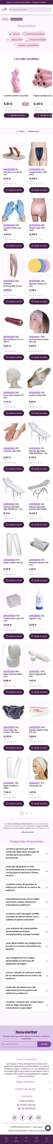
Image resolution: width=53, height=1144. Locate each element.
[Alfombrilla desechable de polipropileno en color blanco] (14, 154)
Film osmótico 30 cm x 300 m (13, 340)
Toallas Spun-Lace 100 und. (13, 619)
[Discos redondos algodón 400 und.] (39, 656)
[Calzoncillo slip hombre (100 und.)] (14, 711)
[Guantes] (10, 33)
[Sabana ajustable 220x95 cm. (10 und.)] (14, 488)
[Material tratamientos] (24, 33)
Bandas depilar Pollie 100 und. (38, 731)
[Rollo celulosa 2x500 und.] (14, 656)
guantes (28, 828)
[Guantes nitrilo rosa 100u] (16, 78)
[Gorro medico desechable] (14, 377)
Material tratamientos (36, 34)
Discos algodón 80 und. (37, 675)
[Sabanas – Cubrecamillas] (16, 45)
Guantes (16, 34)
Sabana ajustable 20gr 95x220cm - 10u (12, 508)
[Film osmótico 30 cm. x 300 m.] (14, 321)
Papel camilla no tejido (10, 787)
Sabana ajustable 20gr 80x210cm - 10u (38, 452)
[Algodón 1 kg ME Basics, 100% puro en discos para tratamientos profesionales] (39, 600)
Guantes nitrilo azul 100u (12, 229)
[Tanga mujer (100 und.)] (39, 209)
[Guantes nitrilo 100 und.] (14, 209)
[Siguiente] (51, 92)
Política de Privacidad (17, 1130)
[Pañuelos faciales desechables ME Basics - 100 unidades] (39, 544)
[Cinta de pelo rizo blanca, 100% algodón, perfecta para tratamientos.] (39, 767)
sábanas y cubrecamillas (14, 828)
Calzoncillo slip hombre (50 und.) (11, 731)
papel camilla (42, 826)
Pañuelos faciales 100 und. (38, 563)
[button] (34, 131)
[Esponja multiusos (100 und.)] (39, 265)
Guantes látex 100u (37, 395)
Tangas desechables (37, 39)
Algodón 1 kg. (35, 618)
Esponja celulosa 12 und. (38, 285)
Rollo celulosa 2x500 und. (12, 675)
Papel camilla (17, 39)
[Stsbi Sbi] (14, 1117)
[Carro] (36, 1138)
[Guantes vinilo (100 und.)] (14, 433)
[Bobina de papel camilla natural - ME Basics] (14, 544)
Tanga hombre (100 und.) (38, 173)
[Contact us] (48, 1128)
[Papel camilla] (9, 39)
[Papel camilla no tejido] (14, 767)
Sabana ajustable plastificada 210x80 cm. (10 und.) (37, 508)
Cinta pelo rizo (35, 786)
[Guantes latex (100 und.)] (39, 377)
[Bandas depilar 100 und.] (39, 711)
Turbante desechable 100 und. (39, 340)
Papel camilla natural (13, 562)
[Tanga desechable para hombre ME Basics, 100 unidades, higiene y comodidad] (39, 154)
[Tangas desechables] (26, 39)
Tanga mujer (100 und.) (37, 229)
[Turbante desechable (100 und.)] (39, 321)
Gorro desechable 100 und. (13, 396)
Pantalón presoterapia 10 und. (12, 285)
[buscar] (11, 9)
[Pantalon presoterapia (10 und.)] (14, 265)
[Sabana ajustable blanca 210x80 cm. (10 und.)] (39, 433)
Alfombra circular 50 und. (12, 173)
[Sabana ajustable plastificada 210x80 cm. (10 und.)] (39, 488)
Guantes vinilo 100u (12, 451)
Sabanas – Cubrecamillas (29, 45)
